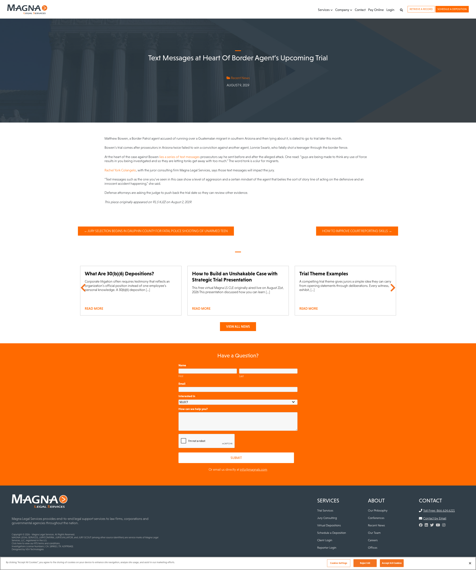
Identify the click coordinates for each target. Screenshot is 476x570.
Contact (360, 10)
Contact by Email (434, 518)
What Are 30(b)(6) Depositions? (119, 273)
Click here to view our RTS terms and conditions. (36, 543)
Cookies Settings (338, 563)
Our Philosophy (377, 510)
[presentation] (206, 441)
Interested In (187, 396)
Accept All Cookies (392, 563)
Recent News (240, 78)
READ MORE (94, 308)
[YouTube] (438, 525)
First (180, 376)
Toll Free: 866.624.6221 (439, 510)
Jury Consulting (327, 517)
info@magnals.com (253, 469)
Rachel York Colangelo (120, 170)
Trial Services (325, 510)
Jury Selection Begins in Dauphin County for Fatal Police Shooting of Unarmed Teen (157, 231)
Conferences (376, 517)
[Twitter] (432, 525)
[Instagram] (444, 525)
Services (324, 10)
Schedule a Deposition (452, 9)
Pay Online (376, 10)
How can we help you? (193, 409)
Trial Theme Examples (323, 273)
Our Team (374, 532)
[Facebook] (421, 525)
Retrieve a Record (421, 9)
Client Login (324, 540)
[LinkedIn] (426, 525)
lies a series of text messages (179, 157)
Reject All (365, 563)
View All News (238, 326)
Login (390, 10)
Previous (83, 288)
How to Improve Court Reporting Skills (355, 231)
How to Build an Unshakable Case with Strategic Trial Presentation (234, 277)
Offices (372, 547)
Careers (373, 540)
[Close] (470, 563)
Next (393, 288)
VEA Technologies (34, 549)
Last (241, 376)
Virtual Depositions (329, 525)
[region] (238, 563)
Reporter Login (326, 547)
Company (342, 10)
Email (182, 383)
